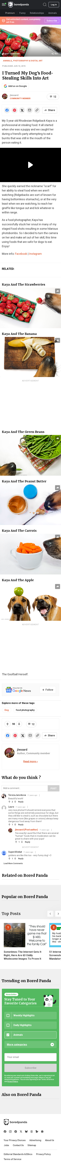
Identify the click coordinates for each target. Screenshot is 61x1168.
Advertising (35, 1140)
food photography (25, 710)
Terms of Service (12, 1159)
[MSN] (37, 1131)
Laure (11, 807)
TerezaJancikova (17, 795)
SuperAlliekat (15, 852)
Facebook (21, 253)
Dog (7, 710)
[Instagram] (10, 1131)
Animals (7, 60)
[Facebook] (5, 1131)
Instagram (35, 253)
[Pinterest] (15, 1131)
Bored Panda (15, 1122)
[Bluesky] (26, 1131)
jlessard (14, 95)
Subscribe (30, 1067)
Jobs (6, 1145)
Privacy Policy (43, 1154)
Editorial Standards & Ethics (18, 1154)
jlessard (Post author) (26, 829)
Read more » (30, 761)
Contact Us (18, 1145)
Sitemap (32, 1145)
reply (20, 802)
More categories (17, 1044)
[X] (21, 1131)
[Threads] (31, 1131)
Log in (54, 4)
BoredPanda (18, 5)
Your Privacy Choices (15, 1140)
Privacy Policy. (13, 1081)
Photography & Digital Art (28, 60)
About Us (49, 1140)
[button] (50, 914)
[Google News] (42, 1131)
